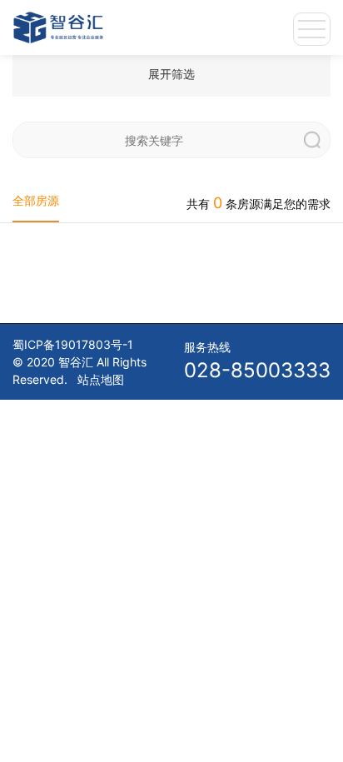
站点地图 (100, 379)
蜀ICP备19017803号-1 (72, 344)
